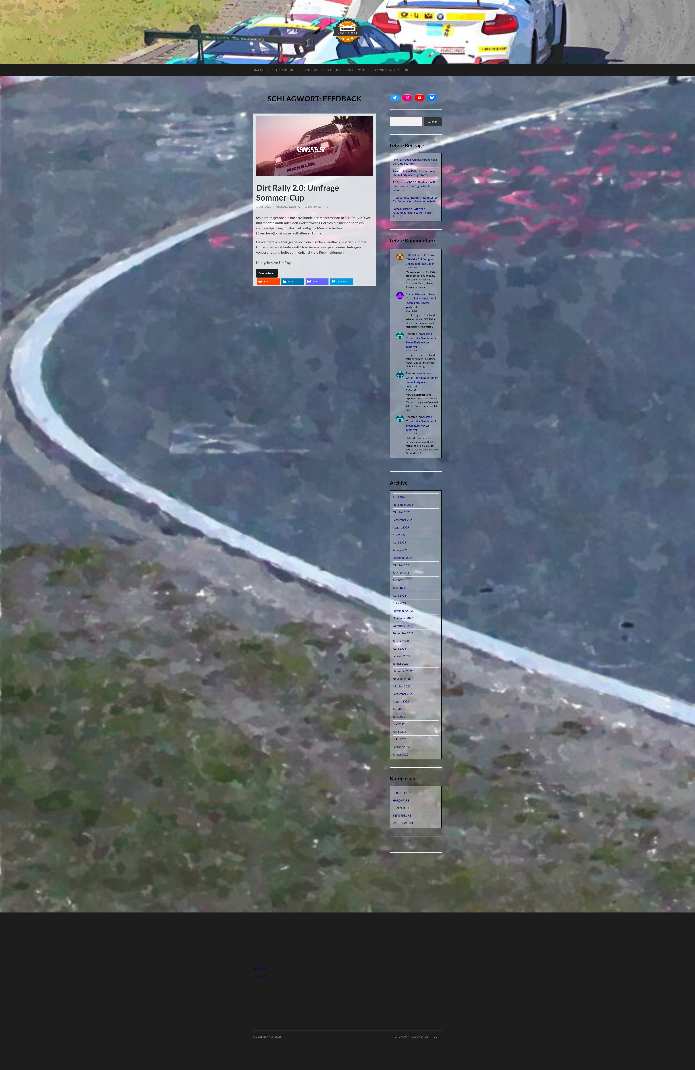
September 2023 (403, 633)
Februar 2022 (401, 746)
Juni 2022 (399, 716)
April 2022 (399, 731)
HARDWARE (401, 800)
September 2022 (403, 693)
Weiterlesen (267, 273)
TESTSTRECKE (285, 70)
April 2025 (399, 542)
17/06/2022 (263, 206)
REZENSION (401, 807)
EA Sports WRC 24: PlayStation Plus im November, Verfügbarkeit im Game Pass (415, 186)
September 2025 (403, 519)
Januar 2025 (400, 550)
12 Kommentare (316, 206)
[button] (268, 281)
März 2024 (399, 603)
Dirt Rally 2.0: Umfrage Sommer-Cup (297, 192)
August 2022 (401, 701)
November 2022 (403, 678)
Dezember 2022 (403, 671)
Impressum (260, 968)
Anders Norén (418, 1036)
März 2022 (399, 739)
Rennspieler (272, 1036)
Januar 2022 (400, 754)
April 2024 (399, 595)
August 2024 (401, 572)
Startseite (261, 70)
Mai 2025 (399, 535)
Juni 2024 (399, 587)
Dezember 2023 (403, 610)
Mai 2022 (399, 724)
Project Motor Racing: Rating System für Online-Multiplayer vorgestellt (415, 199)
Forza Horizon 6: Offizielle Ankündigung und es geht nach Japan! (412, 212)
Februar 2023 (401, 656)
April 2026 (399, 497)
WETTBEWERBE (403, 823)
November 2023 (403, 618)
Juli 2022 (398, 709)
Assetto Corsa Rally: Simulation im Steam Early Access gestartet (414, 173)
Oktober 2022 (401, 686)
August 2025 (401, 527)
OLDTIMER (333, 70)
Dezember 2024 (403, 557)
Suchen (432, 121)
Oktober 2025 (401, 512)
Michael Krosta (288, 206)
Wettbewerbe (357, 70)
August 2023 (401, 641)
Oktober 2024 (401, 565)
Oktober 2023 (401, 625)
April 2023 (399, 648)
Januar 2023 (400, 663)
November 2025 (403, 504)
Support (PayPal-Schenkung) (395, 70)
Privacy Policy (262, 976)
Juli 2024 (398, 580)
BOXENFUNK (312, 70)
